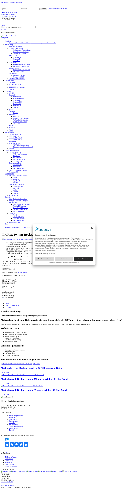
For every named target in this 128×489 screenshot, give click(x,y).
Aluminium (16, 166)
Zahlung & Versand (11, 457)
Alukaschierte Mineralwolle (21, 70)
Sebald (11, 131)
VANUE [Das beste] (15, 84)
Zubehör (11, 89)
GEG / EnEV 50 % (15, 136)
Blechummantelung (15, 163)
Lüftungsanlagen (14, 68)
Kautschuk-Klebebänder (20, 208)
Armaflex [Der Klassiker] (17, 88)
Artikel (3, 29)
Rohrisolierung (9, 132)
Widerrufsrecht (9, 464)
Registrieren (51, 8)
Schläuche (16, 179)
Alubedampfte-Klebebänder (21, 204)
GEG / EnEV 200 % (15, 140)
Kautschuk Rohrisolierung (21, 52)
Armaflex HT (17, 100)
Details (7, 303)
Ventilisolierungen (14, 143)
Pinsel (15, 215)
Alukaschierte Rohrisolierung (22, 50)
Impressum (8, 462)
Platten (15, 177)
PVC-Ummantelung (15, 134)
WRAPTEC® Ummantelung (18, 170)
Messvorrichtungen (19, 218)
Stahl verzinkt (17, 165)
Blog (6, 224)
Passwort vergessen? (61, 8)
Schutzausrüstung (14, 222)
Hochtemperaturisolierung (17, 79)
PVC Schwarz (17, 157)
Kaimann (12, 111)
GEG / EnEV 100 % (15, 138)
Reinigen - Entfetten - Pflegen (18, 200)
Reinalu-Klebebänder (19, 206)
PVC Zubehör (17, 161)
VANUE (11, 93)
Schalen (15, 192)
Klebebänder (13, 202)
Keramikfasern (13, 195)
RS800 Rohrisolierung (20, 122)
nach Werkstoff (9, 174)
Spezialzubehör (13, 172)
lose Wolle (16, 188)
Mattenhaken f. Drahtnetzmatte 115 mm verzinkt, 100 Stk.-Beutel (34, 379)
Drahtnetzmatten (18, 186)
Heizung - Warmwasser (16, 48)
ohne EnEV (12, 141)
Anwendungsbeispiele (16, 415)
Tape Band (16, 181)
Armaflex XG (17, 59)
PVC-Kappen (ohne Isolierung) (23, 147)
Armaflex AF (17, 57)
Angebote (8, 41)
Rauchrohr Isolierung (15, 46)
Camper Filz (13, 82)
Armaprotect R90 (18, 77)
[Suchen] (2, 27)
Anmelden (43, 8)
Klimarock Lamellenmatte (21, 118)
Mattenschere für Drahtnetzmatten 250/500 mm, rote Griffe (31, 368)
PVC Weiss (16, 156)
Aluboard (16, 116)
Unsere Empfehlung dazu (13, 305)
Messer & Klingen (18, 217)
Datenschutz (9, 459)
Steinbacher (12, 127)
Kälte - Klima (13, 55)
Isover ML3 (16, 61)
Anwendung (9, 45)
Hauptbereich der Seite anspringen (11, 2)
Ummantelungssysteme (12, 150)
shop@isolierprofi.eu (7, 485)
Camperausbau (9, 80)
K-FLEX (12, 109)
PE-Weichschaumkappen (21, 145)
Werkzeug (12, 213)
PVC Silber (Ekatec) (19, 159)
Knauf (11, 125)
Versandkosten (22, 272)
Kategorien (4, 38)
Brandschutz (13, 73)
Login (3, 25)
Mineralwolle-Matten (19, 53)
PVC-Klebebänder (19, 211)
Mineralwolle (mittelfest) (16, 184)
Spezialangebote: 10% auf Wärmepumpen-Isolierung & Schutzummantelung (33, 43)
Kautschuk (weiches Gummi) (18, 175)
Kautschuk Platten (18, 71)
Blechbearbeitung (18, 168)
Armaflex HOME (18, 98)
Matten (15, 190)
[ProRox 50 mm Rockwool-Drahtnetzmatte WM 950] (23, 239)
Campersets (12, 86)
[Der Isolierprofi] (8, 14)
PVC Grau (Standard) (20, 154)
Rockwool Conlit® (19, 75)
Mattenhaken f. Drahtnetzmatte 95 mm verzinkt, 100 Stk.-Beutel (34, 390)
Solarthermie (13, 62)
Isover (11, 129)
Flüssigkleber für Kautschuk (18, 199)
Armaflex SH (17, 104)
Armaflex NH (17, 102)
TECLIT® (16, 123)
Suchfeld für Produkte (10, 27)
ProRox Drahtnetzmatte (20, 120)
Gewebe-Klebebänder (20, 209)
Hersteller (8, 91)
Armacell (12, 95)
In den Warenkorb (8, 283)
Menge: (5, 281)
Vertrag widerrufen (11, 466)
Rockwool (12, 114)
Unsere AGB (9, 460)
